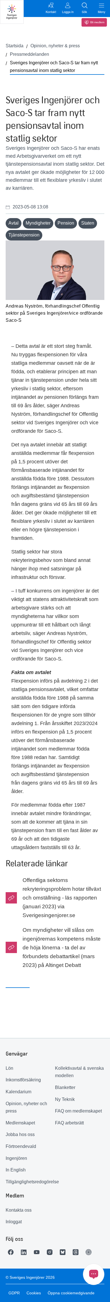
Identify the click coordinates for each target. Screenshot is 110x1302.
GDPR (14, 1293)
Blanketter (65, 1087)
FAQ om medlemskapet (78, 1111)
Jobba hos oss (20, 1134)
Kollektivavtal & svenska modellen (79, 1072)
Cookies (34, 1293)
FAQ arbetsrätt (69, 1122)
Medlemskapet (20, 1122)
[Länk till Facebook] (12, 1252)
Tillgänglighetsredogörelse (30, 1181)
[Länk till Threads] (77, 1252)
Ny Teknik (65, 1099)
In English (16, 1169)
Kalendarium (18, 1091)
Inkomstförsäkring (23, 1079)
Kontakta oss (19, 1210)
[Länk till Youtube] (38, 1252)
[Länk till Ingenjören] (90, 1252)
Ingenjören (16, 1158)
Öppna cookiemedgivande (71, 1293)
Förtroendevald (21, 1146)
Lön (9, 1068)
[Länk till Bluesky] (64, 1252)
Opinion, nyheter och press (26, 1107)
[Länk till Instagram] (51, 1252)
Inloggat (14, 1221)
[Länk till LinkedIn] (25, 1252)
